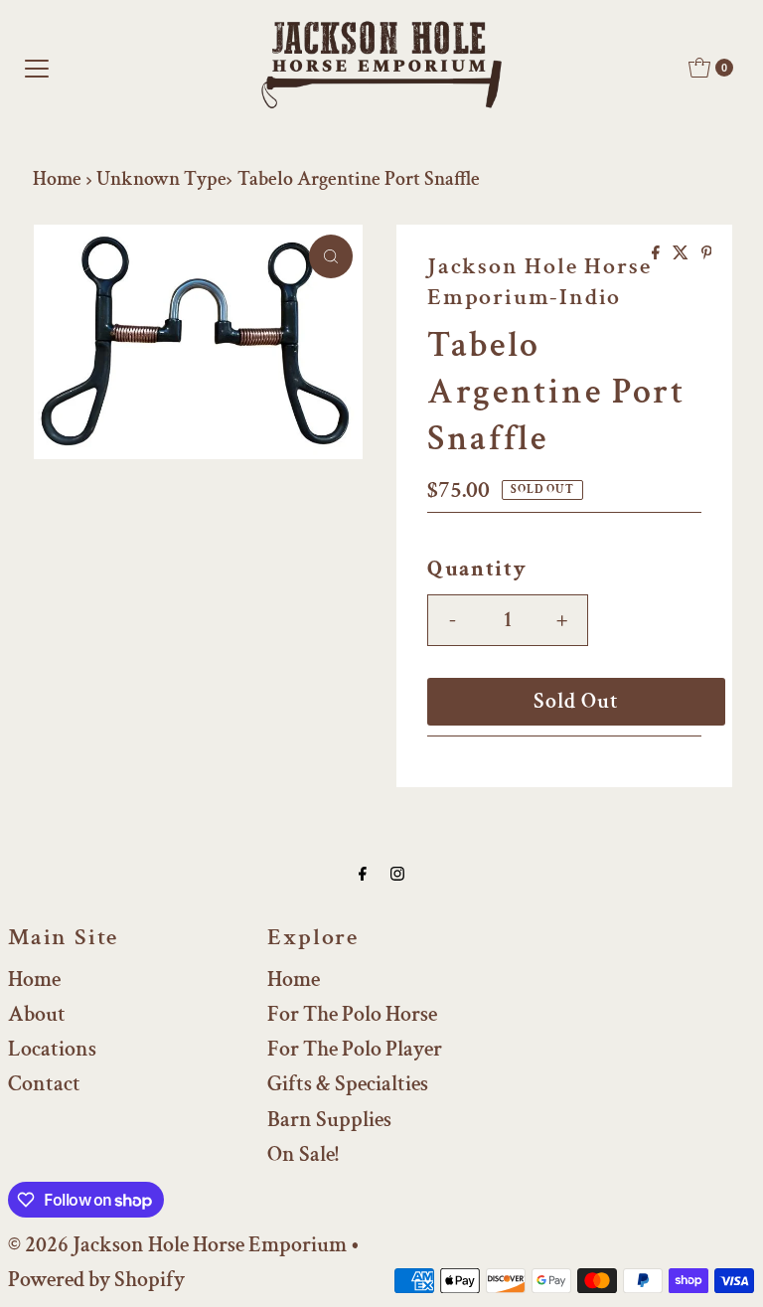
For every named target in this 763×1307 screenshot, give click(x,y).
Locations (52, 1049)
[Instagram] (397, 874)
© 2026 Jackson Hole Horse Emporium (177, 1244)
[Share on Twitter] (682, 255)
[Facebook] (363, 874)
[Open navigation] (37, 67)
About (37, 1014)
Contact (44, 1083)
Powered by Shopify (96, 1279)
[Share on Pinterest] (706, 255)
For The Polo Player (354, 1049)
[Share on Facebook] (657, 255)
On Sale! (303, 1154)
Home (57, 179)
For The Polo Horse (352, 1014)
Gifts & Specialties (347, 1083)
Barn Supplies (329, 1119)
